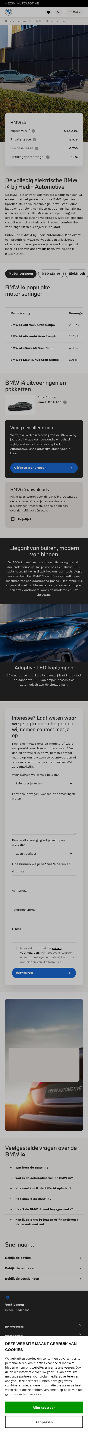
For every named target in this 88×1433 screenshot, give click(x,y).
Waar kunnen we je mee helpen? (35, 774)
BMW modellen (14, 1335)
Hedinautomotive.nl (17, 21)
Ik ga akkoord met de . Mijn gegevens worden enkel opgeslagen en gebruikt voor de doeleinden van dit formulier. (47, 955)
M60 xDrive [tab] (51, 274)
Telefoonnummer (24, 909)
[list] (44, 1303)
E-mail (16, 928)
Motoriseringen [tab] (21, 274)
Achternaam (20, 890)
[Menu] (70, 12)
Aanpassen (44, 1422)
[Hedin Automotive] (22, 3)
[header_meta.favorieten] (48, 12)
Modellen (52, 21)
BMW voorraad (14, 1326)
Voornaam (19, 871)
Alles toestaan (44, 1407)
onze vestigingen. (42, 248)
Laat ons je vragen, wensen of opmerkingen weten (43, 796)
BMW (38, 21)
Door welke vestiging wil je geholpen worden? (38, 842)
